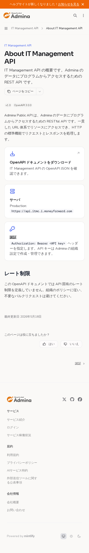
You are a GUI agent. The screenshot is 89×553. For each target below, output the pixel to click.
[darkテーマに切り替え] (79, 536)
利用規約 (13, 455)
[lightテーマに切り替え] (71, 536)
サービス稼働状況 (19, 435)
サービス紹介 (16, 420)
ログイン (13, 427)
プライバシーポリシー (22, 463)
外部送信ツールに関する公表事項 (22, 480)
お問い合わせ (16, 510)
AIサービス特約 (17, 470)
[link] (44, 164)
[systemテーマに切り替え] (63, 536)
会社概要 (13, 502)
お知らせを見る (68, 4)
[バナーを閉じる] (83, 4)
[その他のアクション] (83, 15)
